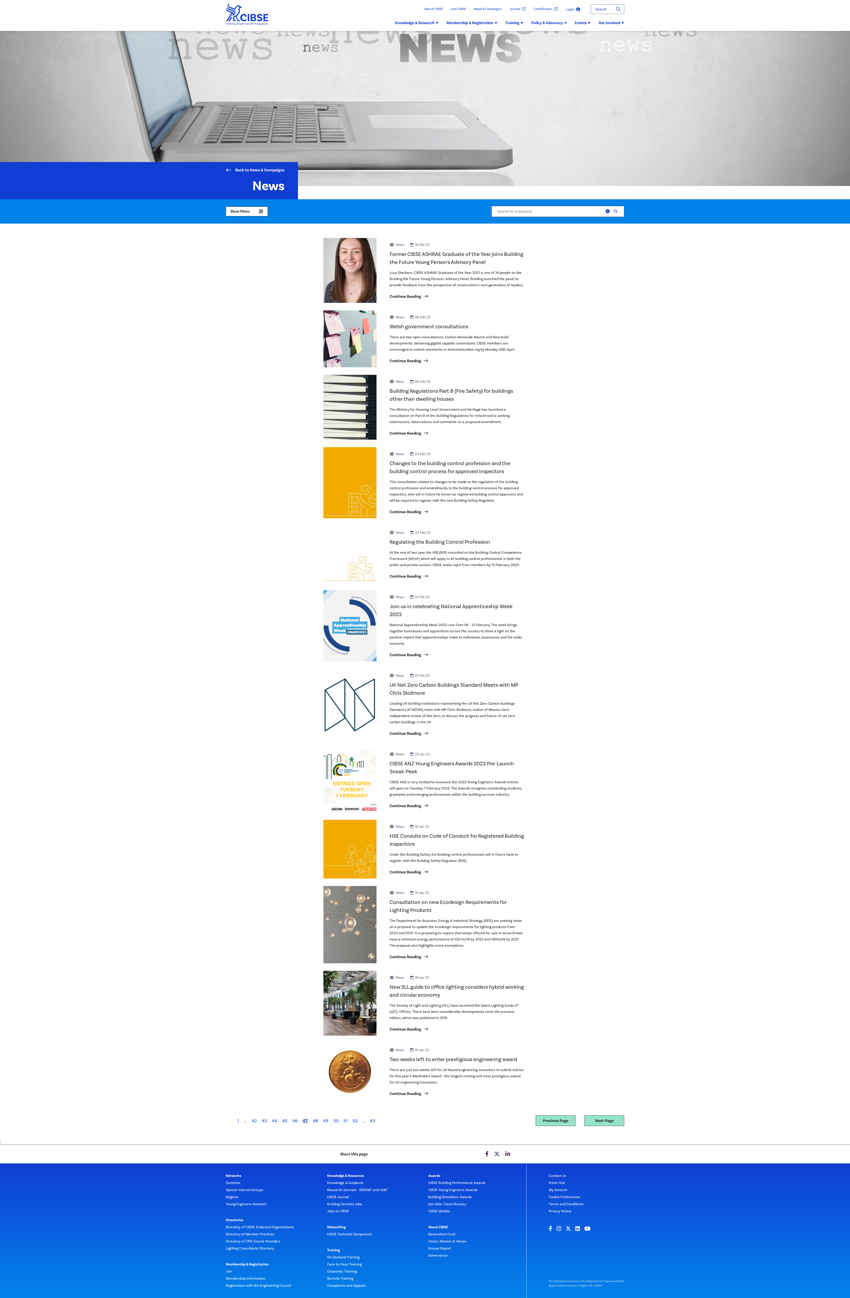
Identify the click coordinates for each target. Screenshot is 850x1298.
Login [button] (570, 9)
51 (346, 1120)
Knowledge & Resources (345, 1176)
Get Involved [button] (609, 22)
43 (264, 1120)
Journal (515, 9)
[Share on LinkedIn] (507, 1154)
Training (333, 1250)
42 (254, 1120)
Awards (434, 1176)
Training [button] (512, 22)
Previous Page (555, 1120)
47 (306, 1120)
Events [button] (581, 22)
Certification (543, 9)
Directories (234, 1220)
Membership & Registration (247, 1264)
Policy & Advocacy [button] (547, 22)
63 (372, 1120)
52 (355, 1120)
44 (274, 1120)
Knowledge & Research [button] (415, 22)
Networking (336, 1227)
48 (315, 1120)
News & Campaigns (488, 9)
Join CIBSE (458, 9)
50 (336, 1120)
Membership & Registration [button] (469, 22)
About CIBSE (433, 9)
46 (295, 1120)
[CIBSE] (247, 17)
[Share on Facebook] (487, 1154)
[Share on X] (497, 1154)
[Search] (618, 9)
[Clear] (607, 211)
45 (284, 1120)
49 (325, 1120)
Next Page (604, 1120)
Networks (233, 1176)
